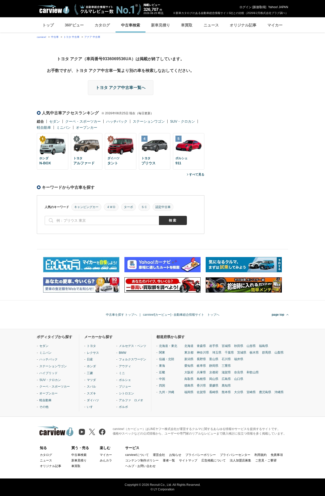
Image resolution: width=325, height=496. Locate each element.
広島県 (226, 379)
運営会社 (159, 455)
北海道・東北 (168, 346)
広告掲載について (213, 460)
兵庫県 (201, 372)
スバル (91, 386)
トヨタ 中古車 (71, 37)
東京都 (188, 352)
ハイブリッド (48, 373)
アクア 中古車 (92, 37)
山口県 (238, 379)
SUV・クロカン (182, 121)
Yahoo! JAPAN (278, 7)
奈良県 (238, 372)
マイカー (275, 25)
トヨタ (91, 346)
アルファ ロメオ (131, 400)
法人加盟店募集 (240, 460)
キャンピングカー (86, 207)
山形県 (251, 346)
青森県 (201, 346)
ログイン (245, 7)
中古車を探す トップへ (121, 314)
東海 (162, 365)
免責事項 (277, 455)
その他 (43, 407)
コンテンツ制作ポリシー (142, 460)
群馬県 (266, 352)
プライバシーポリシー (200, 455)
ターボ (128, 207)
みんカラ (106, 460)
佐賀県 (201, 392)
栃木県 (254, 352)
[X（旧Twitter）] (92, 432)
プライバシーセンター (235, 455)
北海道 (188, 346)
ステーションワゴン (149, 121)
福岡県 (188, 392)
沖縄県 (279, 392)
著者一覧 (169, 460)
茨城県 (241, 352)
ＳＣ (144, 207)
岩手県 (213, 346)
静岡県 (213, 365)
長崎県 (213, 392)
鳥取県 (188, 379)
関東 (162, 352)
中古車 (55, 37)
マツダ (91, 380)
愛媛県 (213, 385)
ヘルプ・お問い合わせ (140, 466)
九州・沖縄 (166, 392)
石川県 (226, 359)
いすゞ (91, 407)
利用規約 (260, 455)
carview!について (137, 455)
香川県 (201, 385)
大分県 (238, 392)
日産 (90, 359)
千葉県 (229, 352)
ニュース (211, 25)
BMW (122, 353)
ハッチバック (116, 121)
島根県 (201, 379)
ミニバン (63, 127)
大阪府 (188, 372)
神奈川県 (203, 352)
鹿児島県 (265, 392)
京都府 (213, 372)
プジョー (125, 386)
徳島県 (188, 385)
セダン (54, 121)
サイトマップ (188, 460)
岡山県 (213, 379)
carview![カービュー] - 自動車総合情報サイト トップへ (181, 314)
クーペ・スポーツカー (83, 121)
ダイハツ (93, 400)
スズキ (91, 393)
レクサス (93, 353)
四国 (162, 385)
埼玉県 (216, 352)
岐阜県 (201, 365)
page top (278, 314)
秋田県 (238, 346)
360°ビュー (74, 25)
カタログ (102, 25)
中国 (162, 379)
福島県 (263, 346)
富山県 (213, 359)
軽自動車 (44, 127)
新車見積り (160, 25)
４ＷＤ (111, 207)
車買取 (186, 25)
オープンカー (86, 127)
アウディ (125, 366)
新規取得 (259, 7)
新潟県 (188, 359)
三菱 (90, 373)
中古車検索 (130, 25)
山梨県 (279, 352)
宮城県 (226, 346)
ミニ (122, 373)
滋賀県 (226, 372)
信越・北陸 (166, 359)
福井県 (238, 359)
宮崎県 (251, 392)
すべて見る (196, 174)
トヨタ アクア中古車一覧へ (120, 87)
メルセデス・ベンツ (132, 346)
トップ (48, 25)
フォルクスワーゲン (132, 359)
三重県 (226, 365)
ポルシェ (125, 380)
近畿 (162, 372)
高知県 (226, 385)
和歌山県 (253, 372)
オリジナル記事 (243, 25)
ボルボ (123, 407)
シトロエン (126, 393)
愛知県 (188, 365)
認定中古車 (163, 207)
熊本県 (226, 392)
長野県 (201, 359)
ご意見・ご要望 (266, 460)
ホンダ (91, 366)
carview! (41, 37)
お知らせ (175, 455)
